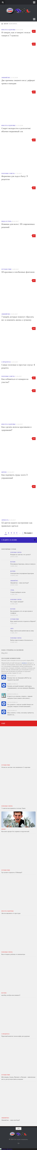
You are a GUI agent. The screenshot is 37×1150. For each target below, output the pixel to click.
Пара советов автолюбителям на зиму (22, 631)
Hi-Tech (12, 561)
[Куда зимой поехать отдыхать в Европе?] (5, 622)
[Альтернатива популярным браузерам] (5, 574)
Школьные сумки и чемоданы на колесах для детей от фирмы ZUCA (17, 660)
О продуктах (6, 362)
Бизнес (3, 829)
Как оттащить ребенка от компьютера (13, 954)
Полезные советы (8, 173)
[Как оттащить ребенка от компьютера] (18, 933)
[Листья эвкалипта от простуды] (18, 892)
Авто (11, 628)
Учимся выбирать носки (17, 592)
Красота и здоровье (8, 29)
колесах (24, 663)
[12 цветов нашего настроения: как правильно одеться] (18, 501)
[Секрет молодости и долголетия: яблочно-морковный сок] (18, 106)
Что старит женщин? (16, 602)
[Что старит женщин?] (5, 602)
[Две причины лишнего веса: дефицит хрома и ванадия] (18, 58)
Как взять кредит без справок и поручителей (15, 831)
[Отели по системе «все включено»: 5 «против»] (18, 746)
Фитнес (4, 472)
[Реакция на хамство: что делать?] (5, 555)
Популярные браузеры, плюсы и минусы (22, 564)
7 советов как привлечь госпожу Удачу (13, 808)
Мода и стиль (6, 221)
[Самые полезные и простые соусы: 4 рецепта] (18, 343)
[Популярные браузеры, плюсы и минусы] (5, 564)
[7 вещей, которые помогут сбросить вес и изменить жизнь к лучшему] (18, 295)
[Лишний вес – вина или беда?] (5, 583)
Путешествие (6, 269)
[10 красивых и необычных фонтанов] (18, 250)
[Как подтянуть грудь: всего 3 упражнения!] (18, 453)
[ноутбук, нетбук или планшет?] (18, 974)
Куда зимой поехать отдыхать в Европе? (23, 621)
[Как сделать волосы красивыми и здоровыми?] (18, 405)
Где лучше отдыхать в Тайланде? (11, 872)
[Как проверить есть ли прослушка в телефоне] (5, 612)
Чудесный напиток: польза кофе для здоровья (15, 1036)
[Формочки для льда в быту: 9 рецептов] (18, 154)
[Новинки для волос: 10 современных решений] (18, 202)
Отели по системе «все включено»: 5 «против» (15, 767)
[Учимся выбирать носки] (5, 593)
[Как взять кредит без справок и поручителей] (18, 819)
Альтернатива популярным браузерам (22, 573)
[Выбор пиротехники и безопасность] (5, 641)
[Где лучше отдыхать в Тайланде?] (18, 851)
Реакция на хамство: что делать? (20, 554)
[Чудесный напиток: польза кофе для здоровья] (18, 1015)
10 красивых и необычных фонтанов (17, 272)
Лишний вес (5, 77)
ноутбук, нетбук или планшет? (10, 995)
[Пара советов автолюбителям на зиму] (5, 631)
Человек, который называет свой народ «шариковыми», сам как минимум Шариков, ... (21, 688)
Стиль (12, 590)
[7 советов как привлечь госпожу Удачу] (18, 787)
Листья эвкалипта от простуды (10, 913)
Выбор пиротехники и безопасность (21, 640)
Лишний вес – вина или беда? (19, 583)
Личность (5, 520)
